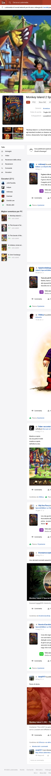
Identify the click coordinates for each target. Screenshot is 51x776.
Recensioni (9, 164)
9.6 (41, 654)
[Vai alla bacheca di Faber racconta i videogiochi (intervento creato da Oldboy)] (31, 428)
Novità (22, 770)
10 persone (41, 544)
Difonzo (41, 742)
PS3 (33, 102)
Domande (8, 168)
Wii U (35, 773)
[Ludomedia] (3, 2)
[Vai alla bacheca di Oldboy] (31, 316)
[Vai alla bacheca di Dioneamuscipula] (31, 554)
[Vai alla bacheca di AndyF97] (31, 678)
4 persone (40, 205)
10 (41, 191)
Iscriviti (45, 7)
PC (28, 102)
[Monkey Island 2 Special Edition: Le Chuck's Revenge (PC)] (12, 110)
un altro (48, 742)
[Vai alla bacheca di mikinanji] (31, 165)
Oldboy (41, 315)
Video (7, 155)
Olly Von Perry (43, 505)
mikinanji (42, 164)
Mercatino (39, 770)
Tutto (3, 147)
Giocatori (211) (7, 179)
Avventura (46, 108)
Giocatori (8, 172)
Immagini (8, 151)
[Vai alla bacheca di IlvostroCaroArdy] (31, 626)
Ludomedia (14, 770)
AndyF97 (41, 677)
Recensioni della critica (13, 160)
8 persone (40, 418)
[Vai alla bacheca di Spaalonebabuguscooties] (31, 269)
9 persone (40, 306)
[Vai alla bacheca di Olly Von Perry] (31, 507)
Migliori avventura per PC (11, 211)
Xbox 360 (42, 102)
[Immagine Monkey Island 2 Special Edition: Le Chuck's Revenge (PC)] (7, 130)
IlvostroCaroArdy (44, 616)
